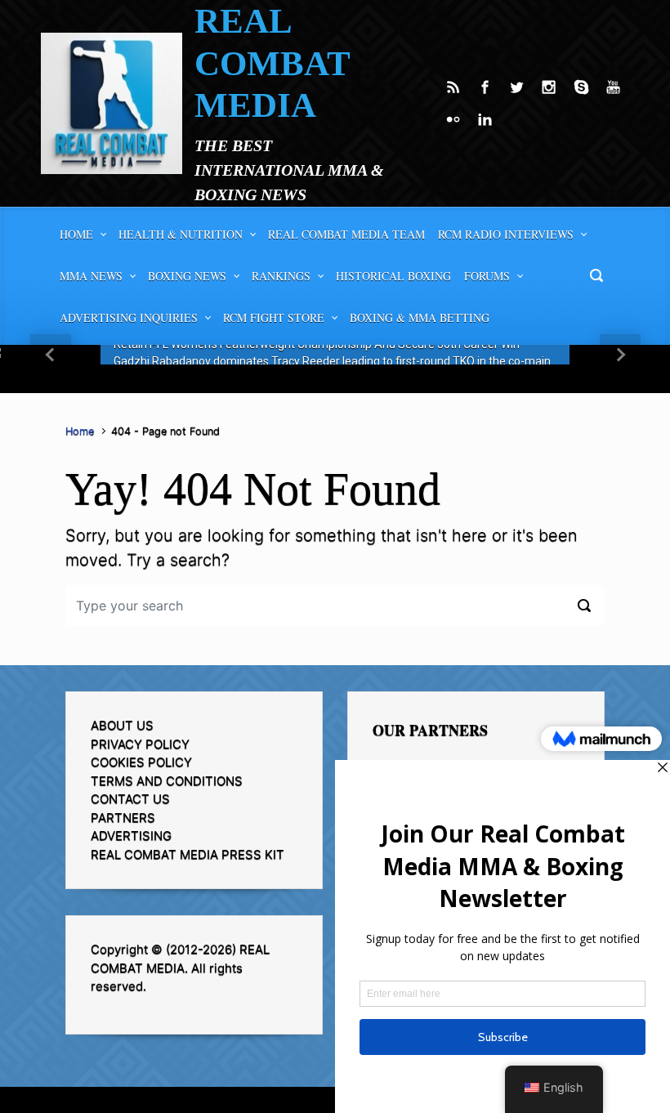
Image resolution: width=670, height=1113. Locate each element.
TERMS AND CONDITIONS (167, 781)
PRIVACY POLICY (140, 744)
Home (79, 431)
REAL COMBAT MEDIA (272, 63)
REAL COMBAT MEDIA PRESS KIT (187, 854)
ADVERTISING (131, 835)
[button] (50, 354)
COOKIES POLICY (141, 762)
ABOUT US (122, 725)
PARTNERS (123, 817)
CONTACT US (130, 799)
